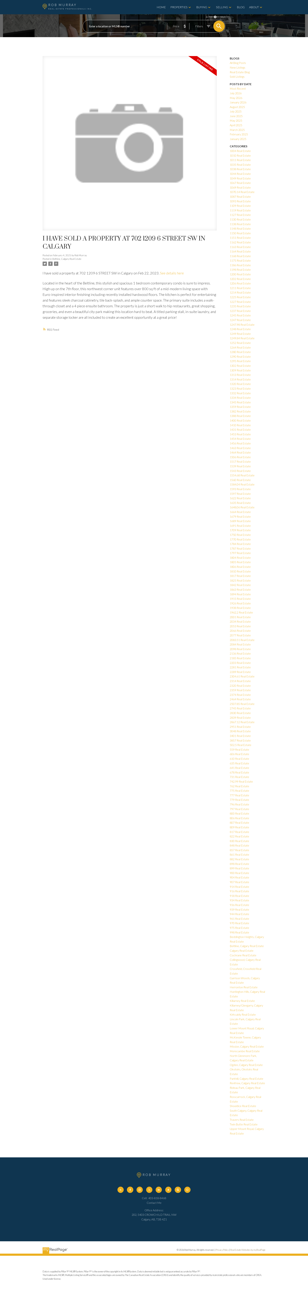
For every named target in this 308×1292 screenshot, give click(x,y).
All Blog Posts (238, 62)
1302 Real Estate (240, 365)
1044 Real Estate (240, 173)
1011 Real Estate (240, 160)
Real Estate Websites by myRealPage (247, 1249)
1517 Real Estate (240, 461)
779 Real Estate (239, 799)
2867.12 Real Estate (242, 722)
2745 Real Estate (240, 708)
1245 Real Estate (240, 315)
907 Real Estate (239, 882)
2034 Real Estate (240, 621)
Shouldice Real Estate (243, 1106)
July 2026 (236, 93)
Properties (179, 7)
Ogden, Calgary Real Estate (246, 1064)
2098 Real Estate (240, 649)
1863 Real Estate (240, 589)
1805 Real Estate (240, 562)
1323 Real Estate (240, 388)
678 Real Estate (239, 772)
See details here (172, 273)
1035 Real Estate (240, 164)
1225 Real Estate (240, 297)
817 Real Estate (239, 831)
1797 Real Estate (240, 553)
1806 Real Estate (240, 566)
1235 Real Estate (240, 306)
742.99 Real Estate (241, 781)
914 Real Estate (239, 886)
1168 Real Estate (240, 256)
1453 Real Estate (240, 434)
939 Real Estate (239, 909)
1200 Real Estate (240, 274)
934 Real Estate (239, 900)
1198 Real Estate (240, 269)
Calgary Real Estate (241, 950)
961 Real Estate (239, 918)
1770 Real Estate (240, 539)
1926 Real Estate (240, 603)
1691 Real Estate (240, 525)
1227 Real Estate (240, 301)
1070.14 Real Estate (242, 192)
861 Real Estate (239, 854)
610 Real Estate (239, 758)
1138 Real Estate (240, 224)
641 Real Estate (239, 767)
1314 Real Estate (240, 379)
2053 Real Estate (240, 626)
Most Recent (238, 88)
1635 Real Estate (240, 502)
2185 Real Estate (240, 658)
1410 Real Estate (240, 425)
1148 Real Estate (240, 228)
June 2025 (236, 116)
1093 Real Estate (240, 201)
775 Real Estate (239, 790)
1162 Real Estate (240, 242)
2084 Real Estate (240, 644)
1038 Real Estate (240, 169)
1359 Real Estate (240, 406)
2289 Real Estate (240, 671)
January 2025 (238, 139)
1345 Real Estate (240, 402)
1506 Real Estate (240, 457)
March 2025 (237, 129)
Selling (222, 7)
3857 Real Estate (240, 740)
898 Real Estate (239, 863)
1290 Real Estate (240, 356)
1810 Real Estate (240, 571)
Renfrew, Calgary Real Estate (247, 1083)
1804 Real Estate (240, 557)
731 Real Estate (239, 776)
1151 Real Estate (240, 237)
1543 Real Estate (240, 470)
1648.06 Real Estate (242, 507)
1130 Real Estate (240, 219)
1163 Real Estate (240, 247)
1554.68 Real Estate (242, 475)
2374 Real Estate (240, 694)
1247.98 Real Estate (242, 324)
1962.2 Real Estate (241, 612)
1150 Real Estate (240, 233)
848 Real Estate (239, 845)
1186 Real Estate (240, 265)
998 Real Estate (239, 932)
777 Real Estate (239, 795)
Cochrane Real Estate (243, 955)
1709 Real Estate (240, 530)
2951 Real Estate (240, 726)
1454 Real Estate (240, 438)
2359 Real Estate (240, 690)
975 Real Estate (239, 927)
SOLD (222, 17)
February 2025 (239, 134)
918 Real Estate (239, 895)
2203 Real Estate (240, 662)
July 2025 (236, 111)
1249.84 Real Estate (242, 338)
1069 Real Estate (240, 187)
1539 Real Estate (240, 466)
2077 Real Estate (240, 635)
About (254, 7)
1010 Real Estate (240, 155)
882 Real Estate (239, 859)
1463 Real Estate (240, 448)
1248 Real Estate (240, 329)
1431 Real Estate (240, 429)
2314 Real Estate (240, 681)
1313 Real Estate (240, 374)
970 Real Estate (239, 923)
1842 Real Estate (240, 585)
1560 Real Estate (240, 480)
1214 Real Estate (240, 292)
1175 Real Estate (240, 260)
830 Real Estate (239, 841)
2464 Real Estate (240, 699)
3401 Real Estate (240, 735)
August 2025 (237, 107)
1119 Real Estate (240, 210)
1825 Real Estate (240, 580)
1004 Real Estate (240, 150)
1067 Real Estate (240, 182)
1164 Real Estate (240, 251)
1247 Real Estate (240, 320)
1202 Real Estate (240, 279)
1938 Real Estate (240, 607)
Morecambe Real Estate (245, 1051)
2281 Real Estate (240, 667)
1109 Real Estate (240, 205)
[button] (120, 1190)
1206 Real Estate (240, 283)
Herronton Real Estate (244, 987)
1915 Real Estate (240, 598)
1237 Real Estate (240, 310)
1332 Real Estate (240, 393)
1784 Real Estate (240, 543)
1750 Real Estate (240, 534)
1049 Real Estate (240, 178)
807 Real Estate (239, 822)
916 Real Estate (239, 891)
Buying (201, 7)
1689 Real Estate (240, 521)
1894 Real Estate (240, 594)
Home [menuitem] (161, 7)
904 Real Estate (239, 877)
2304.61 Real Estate (242, 676)
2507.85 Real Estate (242, 703)
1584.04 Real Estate (242, 484)
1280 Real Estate (240, 352)
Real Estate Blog (240, 72)
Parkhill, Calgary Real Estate (246, 1078)
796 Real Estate (239, 804)
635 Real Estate (239, 763)
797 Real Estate (239, 809)
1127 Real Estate (240, 214)
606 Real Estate (239, 754)
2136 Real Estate (240, 653)
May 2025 (236, 120)
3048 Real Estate (240, 731)
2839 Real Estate (240, 717)
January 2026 (238, 102)
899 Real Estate (239, 868)
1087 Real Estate (240, 196)
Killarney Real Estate (242, 1000)
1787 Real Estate (240, 548)
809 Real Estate (239, 827)
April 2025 (236, 125)
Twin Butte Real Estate (244, 1124)
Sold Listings (237, 76)
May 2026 (236, 97)
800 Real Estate (239, 813)
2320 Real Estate (240, 685)
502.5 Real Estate (240, 745)
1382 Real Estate (240, 411)
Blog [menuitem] (241, 7)
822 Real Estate (239, 836)
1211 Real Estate (240, 288)
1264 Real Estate (240, 347)
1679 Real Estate (240, 516)
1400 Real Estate (240, 420)
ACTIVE (209, 17)
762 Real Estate (239, 786)
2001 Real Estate (240, 617)
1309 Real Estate (240, 370)
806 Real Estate (239, 818)
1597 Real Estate (240, 493)
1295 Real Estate (240, 361)
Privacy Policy (222, 1249)
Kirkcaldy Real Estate (243, 1014)
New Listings (237, 67)
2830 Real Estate (240, 713)
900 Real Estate (239, 873)
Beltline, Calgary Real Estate (66, 258)
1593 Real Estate (240, 489)
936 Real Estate (239, 905)
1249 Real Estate (240, 333)
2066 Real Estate (240, 630)
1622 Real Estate (240, 498)
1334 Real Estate (240, 397)
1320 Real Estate (240, 383)
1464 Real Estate (240, 452)
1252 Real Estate (240, 342)
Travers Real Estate (242, 1119)
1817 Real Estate (240, 575)
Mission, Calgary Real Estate (247, 1046)
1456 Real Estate (240, 443)
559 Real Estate (239, 749)
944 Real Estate (239, 914)
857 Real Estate (239, 850)
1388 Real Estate (240, 415)
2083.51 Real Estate (242, 640)
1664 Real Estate (240, 512)
